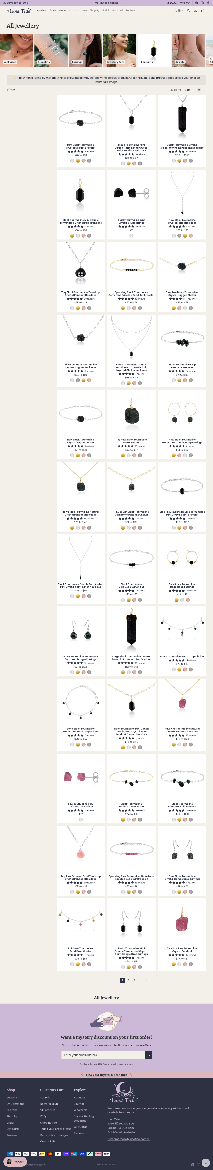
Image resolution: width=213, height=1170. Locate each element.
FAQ (43, 1116)
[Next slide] (202, 50)
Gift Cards (80, 1127)
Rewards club (49, 1104)
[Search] (188, 10)
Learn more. (127, 1112)
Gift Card (13, 1129)
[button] (189, 90)
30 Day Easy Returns (15, 3)
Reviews (12, 1135)
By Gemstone (15, 1104)
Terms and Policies (106, 1164)
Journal (79, 1104)
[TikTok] (208, 3)
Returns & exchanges (54, 1135)
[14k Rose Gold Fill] (83, 160)
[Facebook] (196, 3)
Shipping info (48, 1123)
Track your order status (55, 1129)
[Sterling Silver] (72, 160)
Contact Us (47, 1141)
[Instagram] (202, 3)
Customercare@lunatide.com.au (128, 1139)
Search (45, 1097)
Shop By (12, 1116)
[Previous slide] (62, 118)
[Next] (146, 981)
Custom (12, 1110)
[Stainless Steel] (89, 160)
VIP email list (48, 1110)
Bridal (10, 1123)
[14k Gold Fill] (78, 160)
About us (79, 1097)
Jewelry (12, 1097)
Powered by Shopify (35, 1164)
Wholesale (81, 1110)
